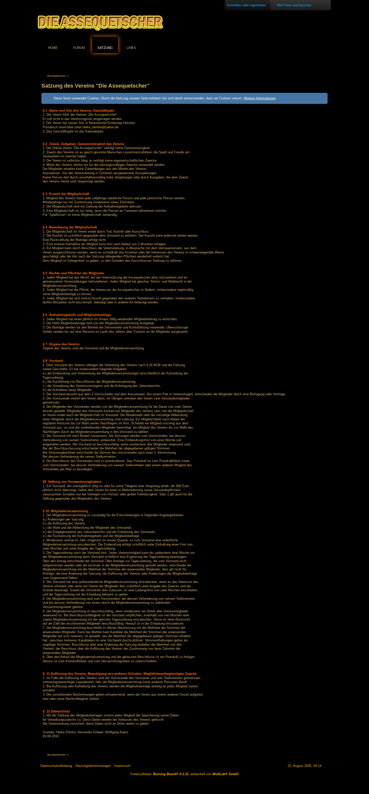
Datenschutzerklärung (56, 766)
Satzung (105, 48)
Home (53, 48)
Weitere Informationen (260, 98)
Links (131, 48)
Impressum (122, 766)
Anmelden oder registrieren (246, 5)
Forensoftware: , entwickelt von (184, 774)
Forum (79, 48)
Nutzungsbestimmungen (93, 766)
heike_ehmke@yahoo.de (100, 127)
